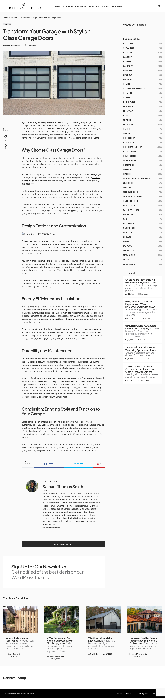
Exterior (14, 18)
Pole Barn (128, 215)
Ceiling (126, 84)
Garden (127, 133)
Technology (129, 251)
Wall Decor (129, 264)
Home (5, 18)
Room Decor (129, 228)
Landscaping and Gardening (137, 178)
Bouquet (127, 79)
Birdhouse (128, 75)
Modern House (130, 192)
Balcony (127, 57)
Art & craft (129, 52)
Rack (125, 219)
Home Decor (129, 138)
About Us (119, 693)
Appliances (128, 48)
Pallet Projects (131, 210)
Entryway (128, 111)
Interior (127, 169)
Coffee (126, 97)
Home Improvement (132, 147)
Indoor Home (129, 160)
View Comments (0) (63, 544)
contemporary (55, 267)
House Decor (129, 151)
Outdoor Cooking (132, 196)
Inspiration (128, 165)
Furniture (128, 124)
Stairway (127, 246)
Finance (127, 120)
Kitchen (127, 174)
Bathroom (128, 66)
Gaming (127, 129)
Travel (126, 260)
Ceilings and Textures (134, 88)
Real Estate (128, 224)
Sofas (126, 242)
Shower (127, 237)
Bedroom (127, 70)
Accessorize (129, 43)
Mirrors (127, 187)
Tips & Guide (129, 255)
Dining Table (129, 102)
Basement (128, 61)
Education (128, 106)
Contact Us (130, 693)
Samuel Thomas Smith (62, 486)
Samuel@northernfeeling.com (51, 527)
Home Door (128, 142)
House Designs (130, 156)
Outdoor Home (130, 201)
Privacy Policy (144, 693)
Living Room (129, 183)
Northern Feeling (14, 678)
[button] (159, 6)
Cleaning (127, 93)
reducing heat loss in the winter (60, 319)
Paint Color (129, 206)
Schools (127, 233)
